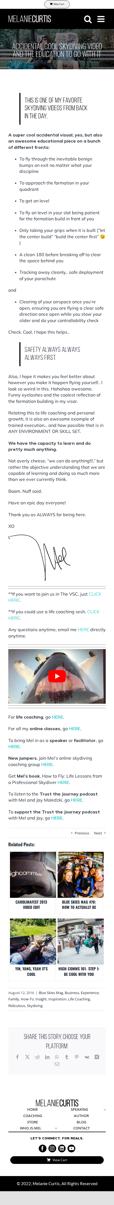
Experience (90, 992)
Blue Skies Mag (51, 992)
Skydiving (35, 1005)
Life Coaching (79, 999)
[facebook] (42, 1148)
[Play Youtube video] (57, 676)
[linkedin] (62, 1148)
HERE (83, 629)
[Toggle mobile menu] (101, 19)
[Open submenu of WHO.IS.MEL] (55, 1128)
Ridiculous (16, 1005)
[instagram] (52, 1148)
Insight (41, 999)
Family (13, 999)
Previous (82, 833)
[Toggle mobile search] (88, 19)
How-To (27, 999)
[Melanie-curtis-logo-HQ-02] (57, 1101)
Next (98, 833)
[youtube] (71, 1148)
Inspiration (57, 999)
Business (72, 992)
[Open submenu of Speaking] (104, 1110)
